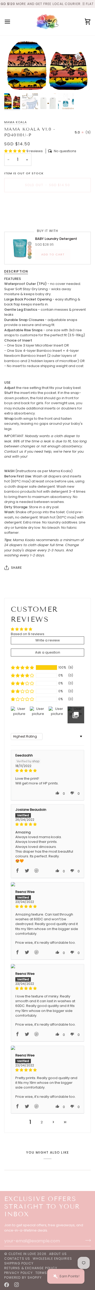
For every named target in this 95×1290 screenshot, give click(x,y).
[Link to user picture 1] (47, 884)
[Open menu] (12, 21)
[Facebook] (6, 1284)
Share (16, 567)
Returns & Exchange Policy (30, 1268)
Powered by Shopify (23, 1277)
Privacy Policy (18, 1273)
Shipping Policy (19, 1263)
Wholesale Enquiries (52, 1258)
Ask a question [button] (47, 652)
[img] (47, 770)
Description (16, 271)
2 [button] (42, 1122)
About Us (58, 1254)
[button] (15, 151)
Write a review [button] (47, 640)
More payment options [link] (23, 216)
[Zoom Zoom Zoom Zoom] (47, 65)
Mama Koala (15, 122)
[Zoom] (14, 82)
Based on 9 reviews (27, 633)
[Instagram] (16, 1284)
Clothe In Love (22, 1254)
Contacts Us (17, 1258)
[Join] (86, 1240)
